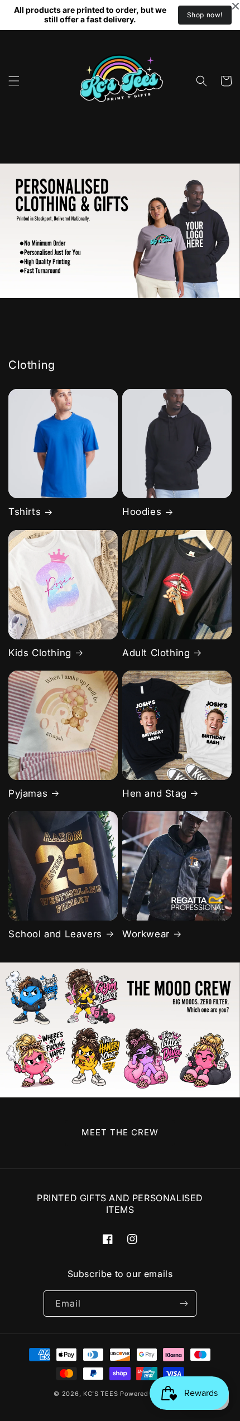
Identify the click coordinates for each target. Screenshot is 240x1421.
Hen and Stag (154, 793)
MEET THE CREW (120, 1132)
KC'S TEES (100, 1394)
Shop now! (205, 15)
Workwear (146, 934)
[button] (14, 81)
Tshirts (24, 511)
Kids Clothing (39, 652)
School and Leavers (55, 934)
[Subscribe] (183, 1303)
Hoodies (141, 511)
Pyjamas (27, 793)
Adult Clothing (156, 652)
